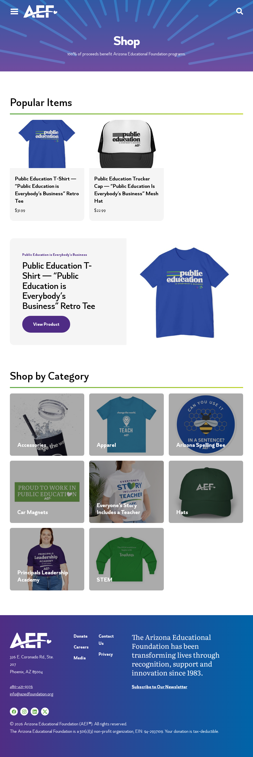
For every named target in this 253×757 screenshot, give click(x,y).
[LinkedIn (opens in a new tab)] (35, 711)
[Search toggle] (239, 11)
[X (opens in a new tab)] (45, 711)
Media (80, 658)
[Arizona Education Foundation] (40, 11)
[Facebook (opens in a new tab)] (14, 711)
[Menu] (14, 11)
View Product (46, 324)
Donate (80, 636)
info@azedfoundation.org (31, 694)
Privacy (106, 654)
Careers (81, 647)
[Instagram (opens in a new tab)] (24, 711)
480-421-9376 (21, 686)
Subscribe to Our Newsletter (159, 687)
